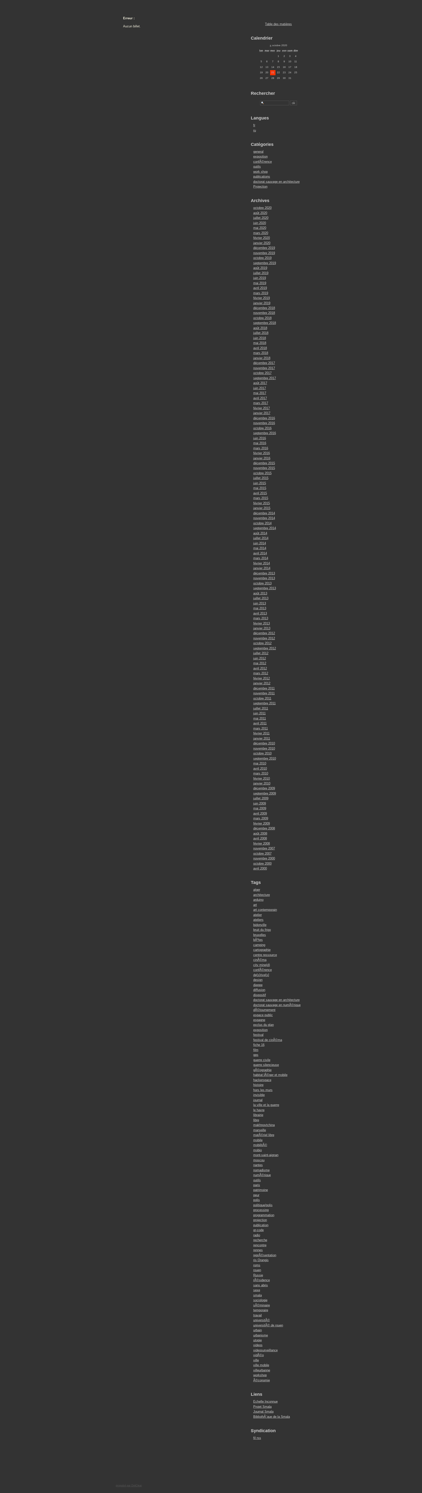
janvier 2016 (261, 458)
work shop (260, 171)
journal (258, 1100)
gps (255, 1055)
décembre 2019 (264, 248)
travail (257, 1315)
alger (256, 890)
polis (256, 1200)
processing (261, 1210)
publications (261, 176)
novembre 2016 (264, 423)
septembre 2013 (264, 588)
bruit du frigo (262, 930)
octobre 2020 (262, 208)
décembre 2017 (264, 363)
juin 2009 (259, 803)
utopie (257, 1340)
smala (257, 1295)
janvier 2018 (261, 358)
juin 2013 (259, 603)
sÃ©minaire (261, 1305)
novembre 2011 (264, 693)
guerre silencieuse (266, 1065)
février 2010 (261, 778)
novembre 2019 (264, 253)
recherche (260, 1240)
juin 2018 (259, 338)
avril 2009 (260, 813)
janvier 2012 (261, 683)
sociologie (260, 1300)
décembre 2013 (264, 573)
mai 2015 (259, 488)
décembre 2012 (264, 633)
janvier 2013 (261, 628)
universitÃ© (261, 1320)
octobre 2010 (262, 753)
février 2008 (261, 843)
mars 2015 (260, 498)
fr (254, 125)
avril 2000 (260, 868)
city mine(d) (261, 965)
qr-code (258, 1230)
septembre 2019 (264, 263)
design (258, 980)
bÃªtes (258, 940)
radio (256, 1235)
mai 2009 (259, 808)
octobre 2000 (262, 863)
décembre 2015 (264, 463)
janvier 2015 (261, 508)
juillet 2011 (260, 708)
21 (272, 72)
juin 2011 (259, 713)
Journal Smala (263, 1411)
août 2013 (260, 593)
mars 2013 (260, 618)
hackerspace (262, 1080)
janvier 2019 (261, 303)
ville (256, 1360)
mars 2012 (260, 673)
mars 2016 (260, 448)
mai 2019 (259, 283)
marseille (259, 1130)
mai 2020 (259, 228)
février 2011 (261, 733)
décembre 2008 (264, 828)
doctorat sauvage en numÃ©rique (277, 1005)
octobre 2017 (262, 373)
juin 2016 (259, 438)
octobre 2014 (262, 523)
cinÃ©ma (259, 960)
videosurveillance (265, 1350)
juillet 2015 (260, 478)
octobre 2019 (262, 258)
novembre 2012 (264, 638)
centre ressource (265, 955)
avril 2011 (260, 723)
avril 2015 (260, 493)
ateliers (258, 920)
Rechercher (263, 93)
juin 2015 (259, 483)
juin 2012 (259, 658)
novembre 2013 (264, 578)
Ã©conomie (261, 1380)
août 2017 (260, 383)
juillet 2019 (260, 273)
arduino (258, 900)
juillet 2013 (260, 598)
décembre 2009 (264, 788)
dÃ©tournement (264, 1010)
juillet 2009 (260, 798)
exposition (260, 156)
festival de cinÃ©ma (267, 1040)
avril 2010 (260, 768)
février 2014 (261, 563)
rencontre (259, 1245)
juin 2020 (259, 223)
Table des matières (278, 24)
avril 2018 (260, 348)
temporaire (260, 1310)
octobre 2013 (262, 583)
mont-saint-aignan (265, 1155)
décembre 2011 (264, 688)
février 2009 (261, 823)
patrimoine (260, 1190)
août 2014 (260, 533)
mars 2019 (260, 293)
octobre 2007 (262, 853)
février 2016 (261, 453)
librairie (258, 1115)
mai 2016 (259, 443)
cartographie (262, 950)
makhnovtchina (264, 1125)
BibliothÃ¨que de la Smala (271, 1416)
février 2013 (261, 623)
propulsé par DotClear (129, 1485)
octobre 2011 (262, 698)
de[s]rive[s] (261, 975)
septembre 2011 (264, 703)
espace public (263, 1015)
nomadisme (261, 1170)
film (255, 1050)
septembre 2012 (264, 648)
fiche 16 (258, 1045)
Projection (260, 186)
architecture (261, 895)
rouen (257, 1270)
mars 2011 (260, 728)
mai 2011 (259, 718)
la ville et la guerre (266, 1105)
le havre (258, 1110)
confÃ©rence (262, 161)
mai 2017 (259, 393)
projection (260, 1220)
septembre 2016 (264, 433)
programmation (263, 1215)
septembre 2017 (264, 378)
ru (254, 130)
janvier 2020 (261, 243)
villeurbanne (261, 1370)
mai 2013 (259, 608)
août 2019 (260, 268)
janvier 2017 (261, 413)
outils (257, 166)
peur (256, 1195)
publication (260, 1225)
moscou (258, 1160)
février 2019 (261, 298)
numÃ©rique (262, 1175)
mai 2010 (259, 763)
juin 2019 (259, 278)
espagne (259, 1020)
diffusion (259, 990)
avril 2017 (260, 398)
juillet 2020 (260, 218)
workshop (260, 1375)
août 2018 (260, 328)
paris (256, 1185)
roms (256, 1265)
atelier (257, 915)
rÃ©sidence (261, 1280)
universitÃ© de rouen (268, 1325)
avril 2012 (260, 668)
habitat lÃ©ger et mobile (270, 1075)
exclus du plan (263, 1025)
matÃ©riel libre (263, 1135)
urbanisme (260, 1335)
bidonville (259, 925)
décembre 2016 (264, 418)
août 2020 (260, 213)
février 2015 (261, 503)
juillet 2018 (260, 333)
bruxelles (259, 935)
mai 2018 (259, 343)
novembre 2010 (264, 748)
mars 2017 (260, 403)
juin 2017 (259, 388)
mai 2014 (259, 548)
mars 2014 (260, 558)
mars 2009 (260, 818)
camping (259, 945)
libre (256, 1120)
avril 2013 (260, 613)
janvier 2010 (261, 783)
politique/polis (263, 1205)
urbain (257, 1330)
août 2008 (260, 833)
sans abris (260, 1285)
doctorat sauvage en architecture (276, 181)
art (255, 905)
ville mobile (261, 1365)
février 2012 (261, 678)
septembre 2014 (264, 528)
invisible (259, 1095)
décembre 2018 (264, 308)
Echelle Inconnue (265, 1401)
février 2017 (261, 408)
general (258, 151)
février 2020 (261, 238)
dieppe (258, 985)
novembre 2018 (264, 313)
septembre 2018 (264, 323)
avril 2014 (260, 553)
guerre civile (261, 1060)
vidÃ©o (258, 1355)
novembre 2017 (264, 368)
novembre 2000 (264, 858)
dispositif (259, 995)
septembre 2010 (264, 758)
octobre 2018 (262, 318)
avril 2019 (260, 288)
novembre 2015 (264, 468)
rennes (258, 1250)
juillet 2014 (260, 538)
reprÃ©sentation (264, 1255)
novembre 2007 (264, 848)
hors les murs (263, 1090)
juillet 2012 (260, 653)
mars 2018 (260, 353)
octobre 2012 (262, 643)
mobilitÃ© (260, 1145)
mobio (257, 1150)
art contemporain (265, 910)
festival (258, 1035)
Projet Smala (262, 1406)
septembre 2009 (264, 793)
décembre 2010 (264, 743)
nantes (258, 1165)
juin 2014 (259, 543)
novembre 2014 (264, 518)
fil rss (257, 1438)
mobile (258, 1140)
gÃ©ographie (262, 1070)
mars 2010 (260, 773)
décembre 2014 (264, 513)
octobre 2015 (262, 473)
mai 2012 (259, 663)
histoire (258, 1085)
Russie (258, 1275)
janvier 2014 (261, 568)
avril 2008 (260, 838)
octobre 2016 (262, 428)
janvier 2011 (261, 738)
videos (258, 1345)
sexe (256, 1290)
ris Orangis (261, 1260)
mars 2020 (260, 233)
